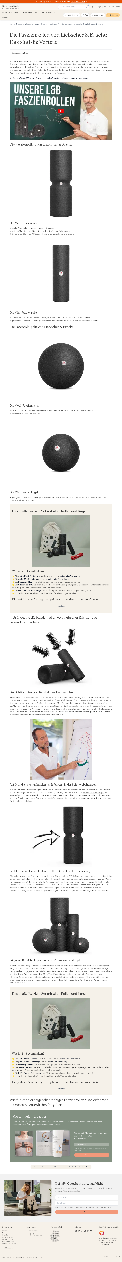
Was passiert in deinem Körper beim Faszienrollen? (42, 24)
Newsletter (5, 1233)
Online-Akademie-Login (35, 1235)
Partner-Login (32, 1230)
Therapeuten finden (113, 7)
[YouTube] (91, 1231)
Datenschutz (20, 1257)
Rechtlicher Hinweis (8, 1241)
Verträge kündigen (8, 1239)
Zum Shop (61, 606)
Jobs (5, 1246)
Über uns (5, 18)
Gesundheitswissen (47, 12)
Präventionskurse (73, 15)
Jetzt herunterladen (92, 1155)
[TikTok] (85, 1231)
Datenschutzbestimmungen (90, 1148)
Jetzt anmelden (86, 1212)
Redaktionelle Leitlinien (9, 1243)
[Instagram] (82, 1231)
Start (11, 24)
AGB (3, 1257)
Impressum (10, 1257)
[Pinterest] (88, 1231)
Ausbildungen (99, 15)
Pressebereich (6, 1235)
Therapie (19, 24)
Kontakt (4, 1230)
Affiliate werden (9, 1248)
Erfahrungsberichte (29, 12)
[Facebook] (79, 1231)
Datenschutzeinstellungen (34, 1257)
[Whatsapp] (76, 1231)
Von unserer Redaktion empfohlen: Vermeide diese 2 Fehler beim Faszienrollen (61, 1167)
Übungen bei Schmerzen (10, 12)
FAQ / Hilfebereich (7, 1237)
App (86, 15)
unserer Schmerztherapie (93, 793)
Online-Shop (114, 15)
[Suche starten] (86, 7)
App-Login (97, 7)
